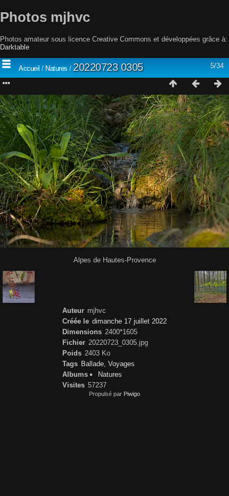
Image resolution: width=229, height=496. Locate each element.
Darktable (14, 47)
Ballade (92, 364)
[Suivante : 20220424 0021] (218, 84)
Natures (56, 68)
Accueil (29, 68)
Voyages (121, 364)
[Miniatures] (173, 84)
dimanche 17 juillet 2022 (129, 321)
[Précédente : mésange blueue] (195, 84)
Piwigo (132, 394)
